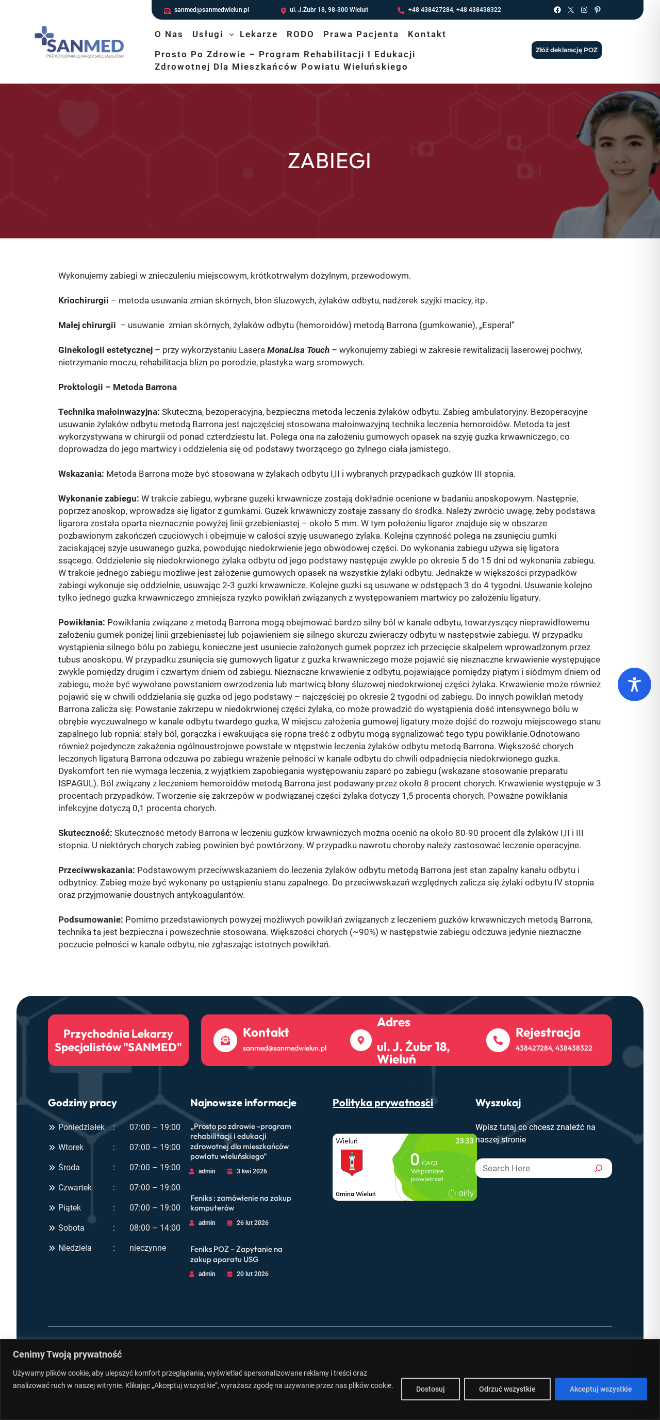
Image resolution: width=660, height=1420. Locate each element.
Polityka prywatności (383, 1102)
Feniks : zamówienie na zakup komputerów (240, 1203)
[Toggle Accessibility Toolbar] (634, 684)
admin (207, 1171)
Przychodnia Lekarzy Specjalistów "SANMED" (118, 1040)
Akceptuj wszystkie (601, 1389)
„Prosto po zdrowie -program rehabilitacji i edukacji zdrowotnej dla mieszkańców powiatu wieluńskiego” (240, 1141)
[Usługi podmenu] (231, 34)
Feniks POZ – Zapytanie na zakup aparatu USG (236, 1254)
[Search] (598, 1168)
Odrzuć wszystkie (507, 1389)
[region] (330, 1379)
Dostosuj (430, 1389)
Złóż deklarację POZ (567, 50)
